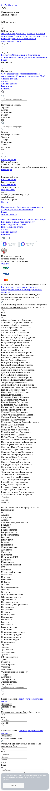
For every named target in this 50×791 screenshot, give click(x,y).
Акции (4, 81)
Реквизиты (19, 36)
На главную (6, 169)
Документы (20, 33)
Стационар (20, 57)
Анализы (30, 57)
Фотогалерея (7, 36)
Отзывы (11, 33)
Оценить (5, 264)
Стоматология (8, 57)
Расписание (6, 86)
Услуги (4, 202)
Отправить (6, 704)
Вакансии (40, 33)
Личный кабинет (9, 84)
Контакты (5, 89)
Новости (31, 33)
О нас (4, 33)
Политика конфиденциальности (18, 39)
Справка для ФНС (9, 79)
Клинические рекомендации (14, 287)
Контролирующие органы (13, 38)
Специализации (19, 55)
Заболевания (41, 57)
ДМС (42, 76)
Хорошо (13, 785)
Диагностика (34, 55)
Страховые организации (27, 76)
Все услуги (6, 55)
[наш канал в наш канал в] (19, 246)
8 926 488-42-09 (8, 184)
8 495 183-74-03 (8, 159)
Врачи (4, 60)
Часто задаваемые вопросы (14, 74)
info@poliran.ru (8, 189)
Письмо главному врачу (36, 36)
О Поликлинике (9, 214)
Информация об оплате (12, 227)
